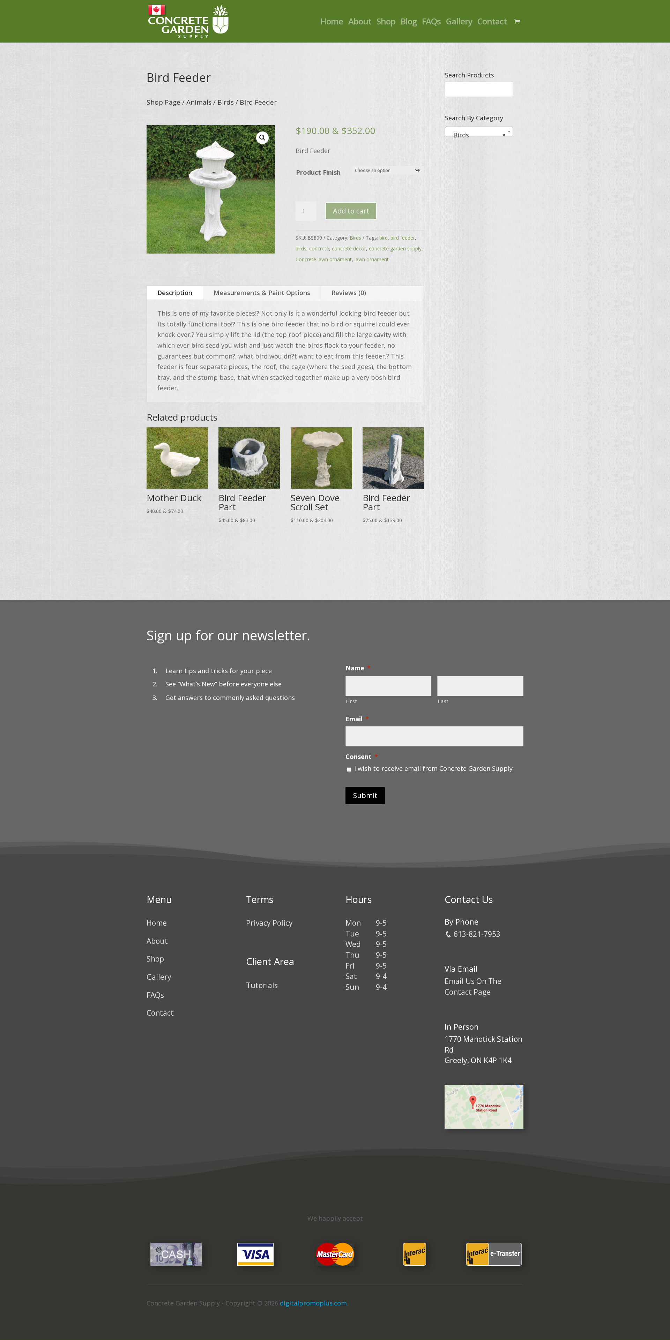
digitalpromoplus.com (313, 1303)
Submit (365, 795)
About (359, 23)
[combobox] (479, 131)
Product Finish (318, 172)
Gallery (459, 23)
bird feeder (402, 237)
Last (443, 701)
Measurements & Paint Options (262, 292)
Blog (409, 23)
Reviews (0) (349, 292)
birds (301, 248)
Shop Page (163, 102)
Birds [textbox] (477, 135)
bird (383, 237)
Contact (492, 23)
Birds (225, 102)
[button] (262, 137)
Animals (198, 102)
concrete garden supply (395, 248)
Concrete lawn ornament (324, 259)
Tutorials (262, 985)
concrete (319, 248)
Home (331, 23)
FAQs (431, 23)
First (351, 701)
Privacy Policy (269, 923)
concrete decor (349, 248)
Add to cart (351, 211)
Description (174, 292)
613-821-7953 (476, 934)
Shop (386, 23)
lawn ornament (372, 259)
